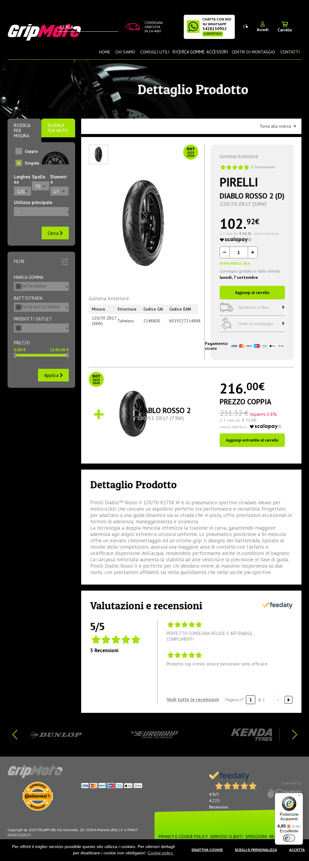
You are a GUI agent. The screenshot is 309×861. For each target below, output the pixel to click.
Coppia (31, 151)
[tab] (24, 130)
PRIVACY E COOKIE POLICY (183, 836)
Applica (52, 375)
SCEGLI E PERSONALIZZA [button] (256, 850)
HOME (104, 52)
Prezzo (22, 342)
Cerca (54, 233)
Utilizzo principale (33, 202)
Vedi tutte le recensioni (193, 700)
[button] (294, 734)
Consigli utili (154, 52)
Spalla (38, 176)
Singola (32, 163)
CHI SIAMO (125, 52)
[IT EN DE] (246, 26)
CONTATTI (290, 52)
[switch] (289, 838)
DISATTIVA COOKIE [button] (207, 850)
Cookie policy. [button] (161, 852)
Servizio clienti (226, 836)
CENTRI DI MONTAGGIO (253, 52)
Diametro (58, 179)
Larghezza (22, 179)
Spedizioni (256, 836)
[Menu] (299, 796)
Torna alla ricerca (275, 126)
